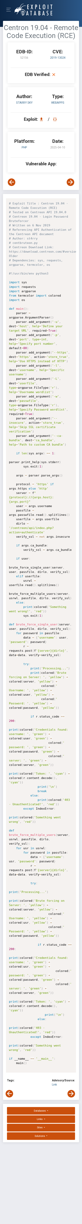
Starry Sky (24, 102)
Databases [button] (40, 1110)
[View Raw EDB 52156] (55, 119)
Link (54, 1084)
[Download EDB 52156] (42, 119)
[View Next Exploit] (70, 182)
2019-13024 (57, 57)
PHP (24, 147)
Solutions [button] (40, 1136)
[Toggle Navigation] (10, 9)
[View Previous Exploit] (11, 182)
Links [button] (40, 1119)
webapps (57, 102)
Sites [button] (40, 1127)
